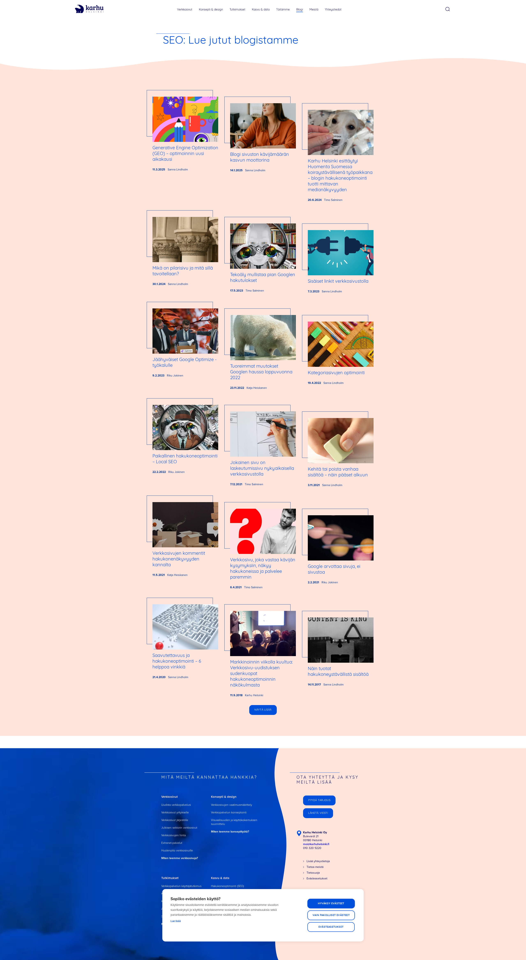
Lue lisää (176, 921)
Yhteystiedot (333, 9)
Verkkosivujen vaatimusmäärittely (231, 805)
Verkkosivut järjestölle (174, 820)
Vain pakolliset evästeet (331, 915)
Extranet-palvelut (171, 843)
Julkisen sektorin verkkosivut (179, 828)
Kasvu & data (261, 9)
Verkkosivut (184, 9)
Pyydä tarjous (319, 800)
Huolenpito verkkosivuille (177, 850)
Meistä (313, 9)
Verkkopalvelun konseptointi (229, 812)
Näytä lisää (263, 710)
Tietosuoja (313, 873)
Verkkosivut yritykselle (175, 812)
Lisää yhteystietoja (318, 861)
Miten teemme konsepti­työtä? (230, 831)
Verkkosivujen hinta (173, 835)
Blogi (299, 9)
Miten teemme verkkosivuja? (179, 858)
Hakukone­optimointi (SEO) (227, 886)
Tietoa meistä (315, 867)
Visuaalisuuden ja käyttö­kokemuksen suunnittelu (234, 822)
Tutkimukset (237, 9)
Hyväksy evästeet (331, 903)
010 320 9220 (312, 848)
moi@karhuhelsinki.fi (316, 844)
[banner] (89, 9)
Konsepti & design (211, 9)
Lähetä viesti (318, 813)
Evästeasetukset (331, 927)
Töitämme (283, 9)
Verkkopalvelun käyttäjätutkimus (181, 886)
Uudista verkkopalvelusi (176, 805)
